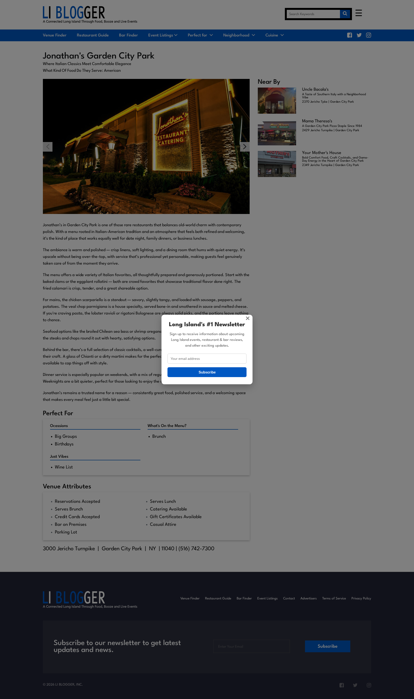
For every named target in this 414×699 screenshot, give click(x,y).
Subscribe (207, 372)
